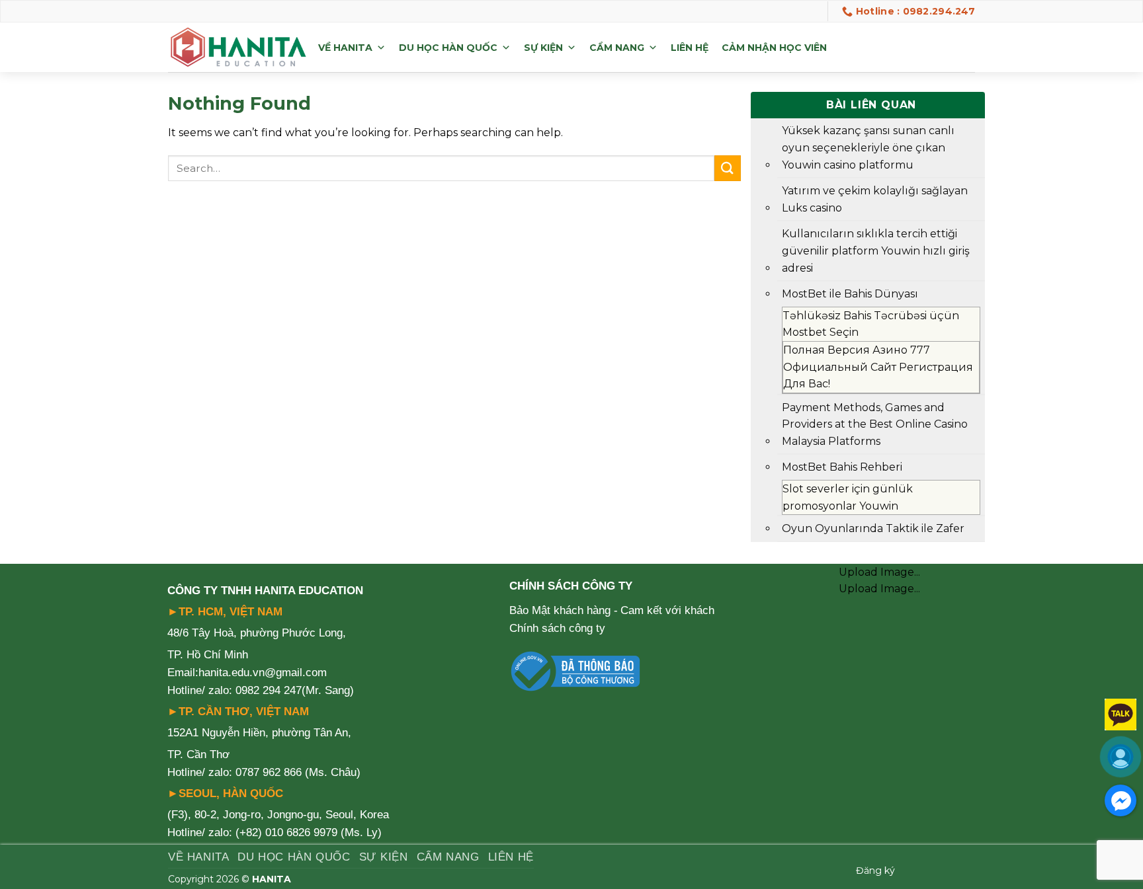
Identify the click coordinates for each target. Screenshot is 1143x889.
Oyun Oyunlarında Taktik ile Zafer (873, 528)
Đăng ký (875, 870)
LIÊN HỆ (689, 48)
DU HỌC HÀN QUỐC (448, 48)
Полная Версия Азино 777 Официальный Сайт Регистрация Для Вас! (878, 367)
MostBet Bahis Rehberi (842, 467)
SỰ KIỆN (543, 48)
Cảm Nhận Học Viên (774, 48)
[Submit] (727, 168)
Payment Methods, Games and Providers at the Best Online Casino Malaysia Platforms (875, 424)
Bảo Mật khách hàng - (563, 610)
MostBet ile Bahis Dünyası (850, 294)
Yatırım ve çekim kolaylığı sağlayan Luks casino (875, 199)
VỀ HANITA (345, 48)
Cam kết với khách (667, 610)
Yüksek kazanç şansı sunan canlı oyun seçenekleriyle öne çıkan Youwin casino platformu (868, 147)
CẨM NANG (616, 48)
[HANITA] (238, 47)
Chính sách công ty (557, 628)
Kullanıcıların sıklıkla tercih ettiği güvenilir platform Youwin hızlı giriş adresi (876, 250)
